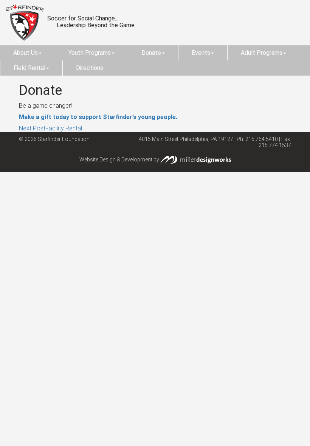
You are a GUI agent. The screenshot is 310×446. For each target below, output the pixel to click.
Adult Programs (261, 52)
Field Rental (29, 67)
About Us (25, 52)
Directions (89, 67)
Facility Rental (50, 128)
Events (201, 52)
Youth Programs (89, 52)
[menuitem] (27, 52)
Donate (151, 52)
